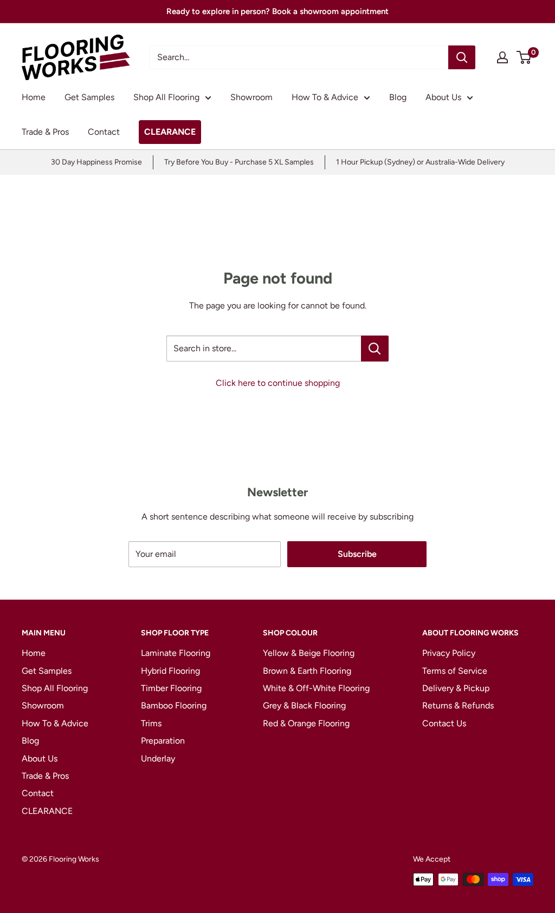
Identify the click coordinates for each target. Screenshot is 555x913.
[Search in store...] (375, 349)
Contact (104, 132)
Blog (397, 97)
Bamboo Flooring (173, 705)
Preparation (163, 740)
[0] (524, 57)
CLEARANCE (170, 132)
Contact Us (444, 723)
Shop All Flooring (166, 97)
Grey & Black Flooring (304, 705)
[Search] (461, 57)
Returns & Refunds (458, 705)
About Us (443, 97)
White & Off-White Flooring (316, 688)
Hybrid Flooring (170, 671)
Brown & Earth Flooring (307, 671)
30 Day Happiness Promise (96, 162)
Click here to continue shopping (278, 383)
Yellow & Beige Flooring (308, 653)
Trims (151, 723)
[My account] (502, 57)
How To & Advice (325, 97)
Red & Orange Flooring (306, 723)
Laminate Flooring (175, 653)
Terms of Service (454, 671)
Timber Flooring (171, 688)
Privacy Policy (448, 653)
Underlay (158, 758)
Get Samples (89, 97)
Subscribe (357, 554)
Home (34, 97)
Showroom (251, 97)
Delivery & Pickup (455, 688)
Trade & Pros (45, 132)
